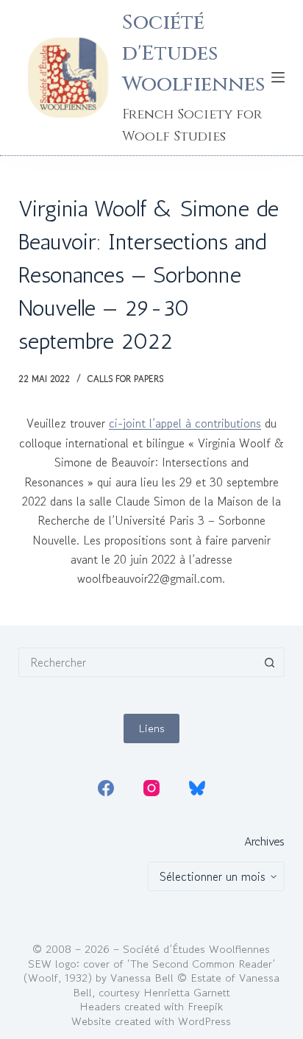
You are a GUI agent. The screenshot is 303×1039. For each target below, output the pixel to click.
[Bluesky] (197, 788)
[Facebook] (106, 788)
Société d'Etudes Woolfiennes (193, 53)
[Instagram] (151, 788)
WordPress (204, 1021)
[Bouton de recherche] (270, 662)
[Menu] (278, 77)
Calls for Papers (125, 378)
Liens (151, 728)
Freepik (205, 1006)
